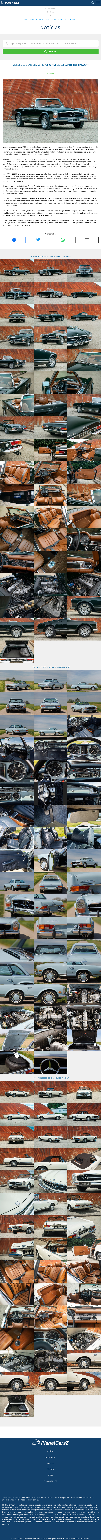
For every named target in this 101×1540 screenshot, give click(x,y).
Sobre (50, 1475)
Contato (51, 1469)
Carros (50, 1463)
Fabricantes (50, 1457)
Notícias (50, 12)
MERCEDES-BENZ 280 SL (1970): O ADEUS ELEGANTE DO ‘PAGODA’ (50, 19)
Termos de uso (50, 1481)
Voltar (51, 73)
